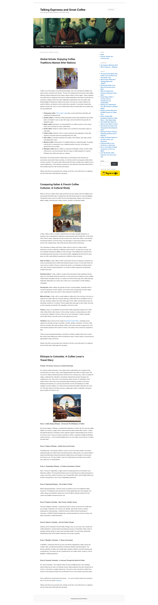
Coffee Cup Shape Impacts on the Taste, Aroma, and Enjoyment (109, 139)
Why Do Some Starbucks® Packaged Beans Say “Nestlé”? (108, 81)
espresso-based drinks (72, 321)
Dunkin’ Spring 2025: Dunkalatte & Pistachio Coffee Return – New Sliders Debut (109, 118)
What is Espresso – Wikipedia (109, 67)
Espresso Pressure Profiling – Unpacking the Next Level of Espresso (109, 133)
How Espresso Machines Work (109, 65)
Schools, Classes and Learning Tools (62, 46)
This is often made (61, 113)
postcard (58, 580)
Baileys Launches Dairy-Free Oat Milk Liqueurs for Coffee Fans (109, 112)
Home (42, 46)
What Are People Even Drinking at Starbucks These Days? (109, 93)
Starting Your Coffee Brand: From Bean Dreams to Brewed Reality (109, 106)
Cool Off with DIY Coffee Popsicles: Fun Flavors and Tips (108, 155)
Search (102, 161)
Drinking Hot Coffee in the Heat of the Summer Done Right (108, 87)
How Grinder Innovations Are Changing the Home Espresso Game (109, 128)
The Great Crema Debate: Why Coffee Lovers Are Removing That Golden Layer (109, 75)
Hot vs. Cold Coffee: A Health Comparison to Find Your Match (109, 149)
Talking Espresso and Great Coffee (62, 10)
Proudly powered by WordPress (79, 598)
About (48, 46)
